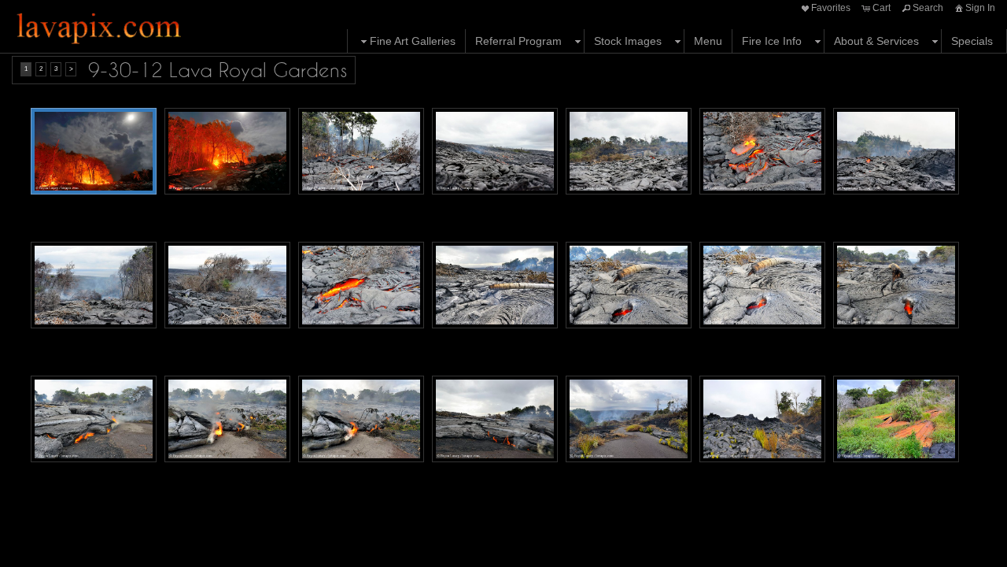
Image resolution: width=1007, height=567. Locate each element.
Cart (881, 7)
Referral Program (518, 41)
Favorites (830, 7)
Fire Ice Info (772, 41)
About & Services (876, 41)
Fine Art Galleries (413, 41)
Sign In (980, 7)
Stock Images (628, 41)
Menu (708, 41)
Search (928, 7)
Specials (972, 41)
